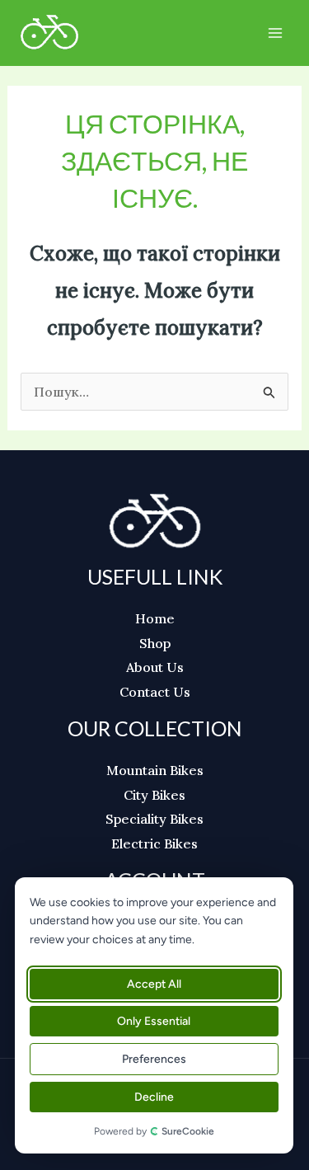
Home (155, 618)
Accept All (153, 984)
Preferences (153, 1059)
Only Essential (153, 1021)
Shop (155, 643)
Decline (153, 1097)
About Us (155, 667)
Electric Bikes (154, 843)
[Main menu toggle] (275, 33)
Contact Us (154, 692)
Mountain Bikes (155, 770)
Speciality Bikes (154, 819)
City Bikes (154, 795)
